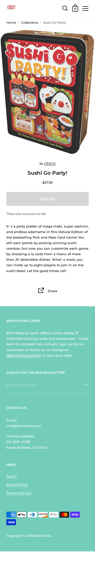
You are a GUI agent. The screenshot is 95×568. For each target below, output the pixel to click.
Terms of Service (18, 493)
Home (11, 22)
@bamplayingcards (23, 355)
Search (11, 476)
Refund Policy (17, 484)
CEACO (49, 163)
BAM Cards (42, 536)
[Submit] (86, 386)
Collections (29, 22)
